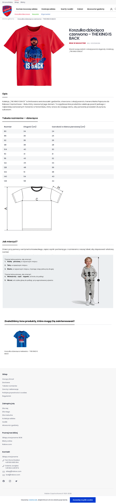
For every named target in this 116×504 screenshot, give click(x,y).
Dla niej (5, 408)
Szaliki (4, 422)
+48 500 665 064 (12, 462)
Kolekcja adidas (8, 418)
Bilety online (7, 441)
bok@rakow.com (13, 475)
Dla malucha (7, 415)
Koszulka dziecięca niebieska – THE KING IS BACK (21, 352)
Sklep (16, 2)
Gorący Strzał (8, 379)
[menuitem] (27, 9)
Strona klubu (7, 2)
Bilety (23, 2)
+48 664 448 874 (12, 468)
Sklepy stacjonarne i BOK (12, 437)
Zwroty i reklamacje (10, 389)
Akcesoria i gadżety (10, 425)
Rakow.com (7, 444)
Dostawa (6, 382)
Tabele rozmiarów (9, 386)
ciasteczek (33, 500)
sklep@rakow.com (13, 471)
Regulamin (6, 396)
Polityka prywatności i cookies (14, 393)
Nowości (35, 14)
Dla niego (6, 412)
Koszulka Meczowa (22, 14)
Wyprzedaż (45, 14)
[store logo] (7, 11)
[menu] (61, 9)
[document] (58, 500)
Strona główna (8, 19)
